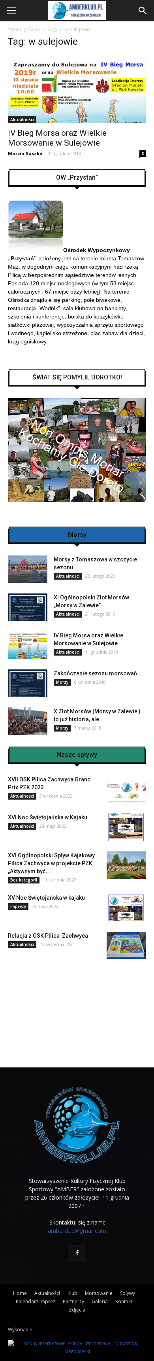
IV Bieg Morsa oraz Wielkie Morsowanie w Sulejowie (57, 138)
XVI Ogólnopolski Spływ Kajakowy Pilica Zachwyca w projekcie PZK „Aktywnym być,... (51, 863)
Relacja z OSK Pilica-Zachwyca (48, 936)
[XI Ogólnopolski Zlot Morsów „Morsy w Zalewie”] (27, 607)
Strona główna (24, 29)
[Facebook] (77, 1253)
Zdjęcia (77, 1309)
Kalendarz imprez (35, 1301)
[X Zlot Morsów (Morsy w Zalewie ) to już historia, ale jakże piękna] (27, 721)
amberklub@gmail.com (77, 1230)
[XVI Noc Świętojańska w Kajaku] (126, 827)
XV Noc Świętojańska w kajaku (46, 898)
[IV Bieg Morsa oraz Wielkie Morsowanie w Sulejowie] (77, 89)
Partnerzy (73, 1301)
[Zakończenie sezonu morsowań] (27, 683)
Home (20, 1293)
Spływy (127, 1293)
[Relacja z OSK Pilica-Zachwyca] (126, 945)
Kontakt (123, 1301)
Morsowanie (99, 1293)
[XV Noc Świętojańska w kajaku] (126, 907)
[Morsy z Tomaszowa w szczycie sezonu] (27, 569)
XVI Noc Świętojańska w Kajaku (47, 817)
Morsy (62, 682)
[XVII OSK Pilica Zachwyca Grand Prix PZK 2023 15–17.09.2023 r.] (126, 789)
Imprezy (18, 906)
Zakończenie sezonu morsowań (95, 673)
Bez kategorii (23, 880)
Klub (72, 1293)
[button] (143, 10)
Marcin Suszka (25, 153)
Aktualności (22, 119)
